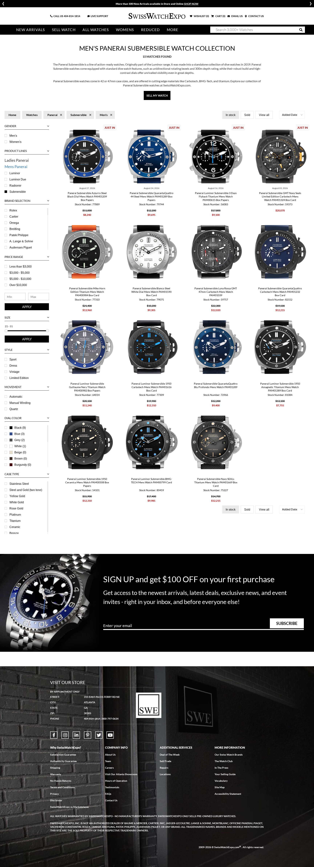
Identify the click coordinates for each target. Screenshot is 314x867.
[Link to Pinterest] (87, 735)
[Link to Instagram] (65, 735)
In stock (231, 115)
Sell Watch (64, 30)
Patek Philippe (18, 235)
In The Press (221, 767)
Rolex (13, 210)
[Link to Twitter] (98, 735)
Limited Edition (19, 378)
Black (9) (20, 427)
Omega (14, 222)
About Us (110, 754)
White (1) (20, 446)
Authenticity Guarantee (63, 761)
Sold (247, 115)
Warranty (55, 774)
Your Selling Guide (225, 774)
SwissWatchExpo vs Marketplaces (69, 806)
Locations (165, 774)
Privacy (54, 793)
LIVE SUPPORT (99, 16)
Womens (125, 30)
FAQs (108, 793)
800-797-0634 (110, 718)
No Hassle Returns (60, 780)
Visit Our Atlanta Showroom (121, 774)
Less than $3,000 (20, 266)
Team (108, 761)
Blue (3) (19, 433)
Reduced (150, 30)
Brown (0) (20, 458)
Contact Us (111, 800)
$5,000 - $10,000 (20, 278)
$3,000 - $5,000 (19, 272)
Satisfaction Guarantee (63, 754)
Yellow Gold (17, 496)
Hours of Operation (116, 780)
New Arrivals (30, 30)
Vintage (14, 371)
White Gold (16, 502)
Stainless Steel (19, 483)
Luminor (14, 173)
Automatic (15, 396)
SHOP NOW (191, 3)
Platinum (15, 514)
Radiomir (15, 185)
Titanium (15, 520)
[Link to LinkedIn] (76, 735)
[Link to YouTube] (110, 735)
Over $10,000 (18, 285)
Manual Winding (20, 402)
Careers (109, 767)
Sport (12, 359)
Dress (13, 365)
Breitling (14, 228)
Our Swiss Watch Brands (229, 754)
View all (264, 115)
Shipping (55, 767)
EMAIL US (237, 16)
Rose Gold (16, 508)
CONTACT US (256, 16)
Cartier (13, 216)
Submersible (17, 191)
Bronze (14, 533)
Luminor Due (17, 179)
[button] (292, 115)
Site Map (220, 787)
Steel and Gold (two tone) (25, 489)
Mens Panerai (16, 166)
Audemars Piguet (20, 247)
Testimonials (112, 787)
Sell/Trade (165, 761)
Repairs (164, 767)
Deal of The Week (170, 754)
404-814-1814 (72, 16)
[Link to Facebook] (53, 735)
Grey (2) (19, 440)
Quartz (13, 409)
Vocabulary (221, 780)
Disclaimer (56, 800)
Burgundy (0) (22, 464)
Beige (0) (20, 452)
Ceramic (14, 527)
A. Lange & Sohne (21, 241)
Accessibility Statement (228, 793)
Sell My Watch (157, 95)
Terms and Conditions (62, 787)
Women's (15, 141)
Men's (13, 135)
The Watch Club (224, 761)
